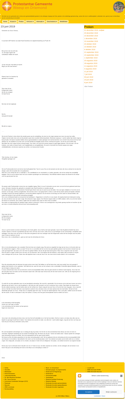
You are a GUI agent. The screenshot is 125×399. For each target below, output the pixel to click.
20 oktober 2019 (90, 44)
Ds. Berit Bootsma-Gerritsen (13, 377)
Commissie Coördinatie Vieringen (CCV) (16, 381)
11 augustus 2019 (90, 66)
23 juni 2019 (88, 80)
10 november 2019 (91, 41)
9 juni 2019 (88, 82)
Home (5, 21)
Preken (21, 21)
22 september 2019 (91, 52)
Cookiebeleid (97, 396)
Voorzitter (7, 369)
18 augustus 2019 (90, 63)
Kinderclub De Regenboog (53, 371)
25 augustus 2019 (90, 60)
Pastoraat (7, 383)
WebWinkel (63, 21)
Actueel (12, 21)
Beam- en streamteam (52, 368)
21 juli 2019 (88, 71)
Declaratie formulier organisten (55, 387)
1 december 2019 (90, 38)
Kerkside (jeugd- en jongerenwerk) (56, 369)
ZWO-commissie (9, 387)
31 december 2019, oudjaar (94, 30)
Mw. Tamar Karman (10, 379)
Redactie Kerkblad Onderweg (54, 379)
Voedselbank (49, 377)
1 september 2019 (90, 58)
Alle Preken (88, 86)
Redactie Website (51, 381)
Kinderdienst (49, 373)
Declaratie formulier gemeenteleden (56, 383)
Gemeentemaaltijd (51, 375)
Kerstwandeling (9, 389)
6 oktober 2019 (89, 49)
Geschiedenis (51, 21)
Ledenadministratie (10, 375)
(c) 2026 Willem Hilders (62, 396)
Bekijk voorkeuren (111, 392)
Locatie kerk (90, 368)
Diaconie (7, 385)
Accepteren (88, 392)
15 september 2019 (91, 55)
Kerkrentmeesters (10, 373)
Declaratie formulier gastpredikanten (56, 385)
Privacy (103, 396)
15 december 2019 (91, 36)
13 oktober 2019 (90, 47)
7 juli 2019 (88, 74)
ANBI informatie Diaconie (94, 371)
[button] (121, 376)
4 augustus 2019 (90, 69)
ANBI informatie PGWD (94, 369)
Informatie (39, 21)
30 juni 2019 (88, 77)
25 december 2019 (91, 33)
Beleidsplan (8, 371)
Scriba (6, 368)
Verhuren (29, 21)
